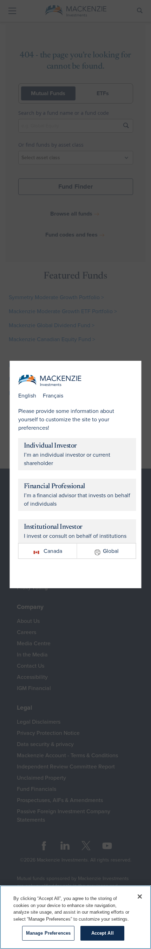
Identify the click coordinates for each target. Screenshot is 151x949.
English (27, 395)
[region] (75, 917)
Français (53, 395)
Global (111, 551)
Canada (53, 551)
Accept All (102, 933)
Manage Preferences (48, 933)
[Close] (139, 896)
